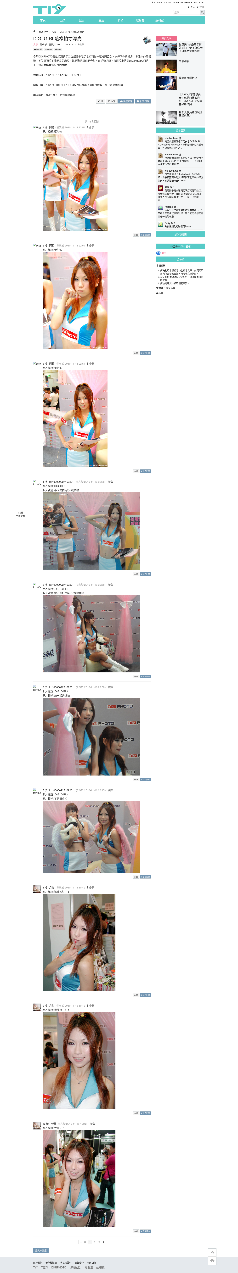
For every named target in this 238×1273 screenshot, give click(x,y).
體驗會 (140, 20)
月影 (51, 887)
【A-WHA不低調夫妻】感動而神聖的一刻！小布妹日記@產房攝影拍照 (190, 99)
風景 (164, 253)
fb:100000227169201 (61, 482)
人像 (54, 31)
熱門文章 (166, 38)
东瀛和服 (184, 61)
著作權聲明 (51, 1262)
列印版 (39, 49)
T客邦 (153, 2)
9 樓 (45, 1005)
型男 (82, 20)
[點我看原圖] (75, 182)
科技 (120, 20)
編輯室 (159, 20)
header (212, 1253)
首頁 (43, 20)
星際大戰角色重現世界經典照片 (190, 113)
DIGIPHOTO (178, 2)
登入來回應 (41, 1250)
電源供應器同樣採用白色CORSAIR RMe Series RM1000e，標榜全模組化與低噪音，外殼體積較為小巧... (180, 144)
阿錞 (51, 127)
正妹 (62, 20)
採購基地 (167, 2)
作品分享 (43, 31)
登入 (192, 6)
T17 (49, 9)
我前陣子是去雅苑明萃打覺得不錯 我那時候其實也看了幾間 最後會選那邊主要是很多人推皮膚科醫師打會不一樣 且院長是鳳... (180, 195)
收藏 (112, 101)
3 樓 (45, 363)
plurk (59, 49)
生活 (101, 20)
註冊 (201, 6)
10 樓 (46, 1124)
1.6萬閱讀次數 (20, 514)
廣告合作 (79, 1262)
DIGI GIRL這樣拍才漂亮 (72, 31)
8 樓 (45, 887)
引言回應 (144, 101)
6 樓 (45, 687)
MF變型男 (188, 2)
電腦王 (159, 2)
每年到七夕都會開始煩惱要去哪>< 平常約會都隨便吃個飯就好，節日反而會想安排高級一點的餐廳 (180, 213)
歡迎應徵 (170, 288)
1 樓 (45, 127)
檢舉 (81, 44)
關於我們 (37, 1262)
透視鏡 (201, 2)
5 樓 (45, 584)
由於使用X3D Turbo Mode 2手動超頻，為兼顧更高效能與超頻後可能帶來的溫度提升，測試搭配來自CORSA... (180, 177)
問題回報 (91, 1262)
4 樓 (45, 482)
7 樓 (45, 790)
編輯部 (43, 44)
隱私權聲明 (65, 1262)
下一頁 (101, 1241)
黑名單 (159, 293)
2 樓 (45, 245)
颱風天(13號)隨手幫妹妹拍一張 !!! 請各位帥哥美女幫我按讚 (191, 48)
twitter (49, 49)
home (212, 1261)
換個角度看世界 (188, 78)
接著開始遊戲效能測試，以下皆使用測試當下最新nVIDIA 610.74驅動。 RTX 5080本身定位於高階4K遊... (180, 161)
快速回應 (127, 101)
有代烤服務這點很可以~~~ (178, 226)
